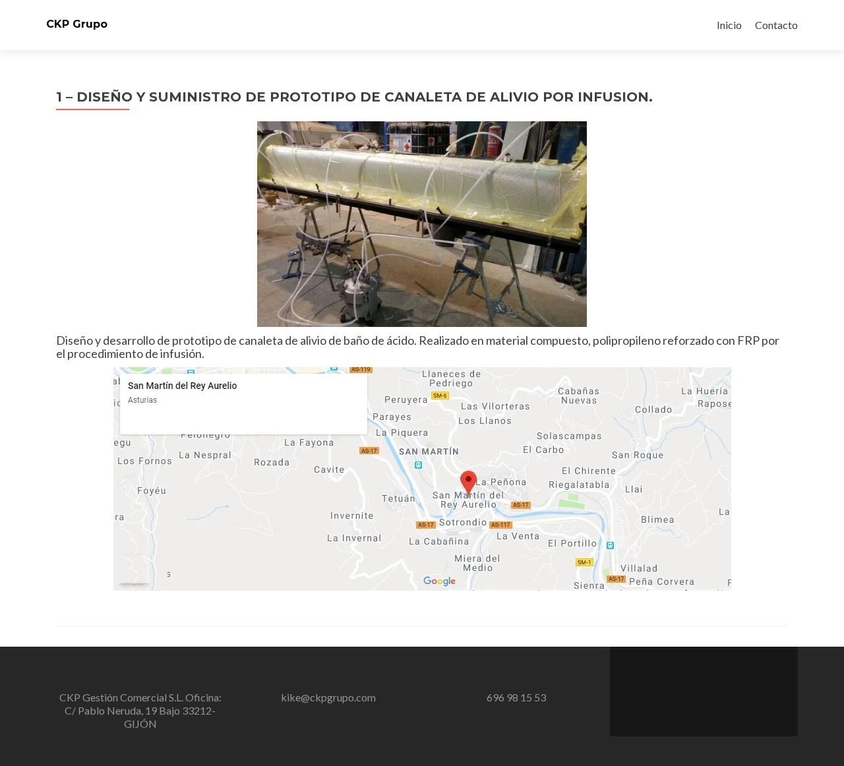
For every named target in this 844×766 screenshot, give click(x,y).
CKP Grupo (76, 24)
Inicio (729, 24)
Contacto (776, 24)
